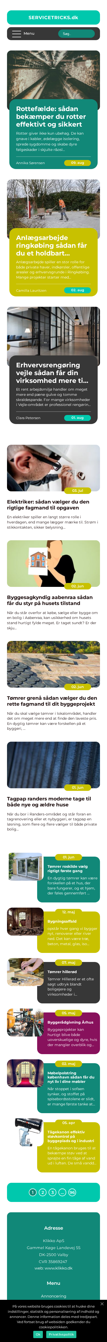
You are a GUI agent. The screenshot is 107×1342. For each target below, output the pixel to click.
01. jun (78, 787)
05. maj (68, 1013)
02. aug (77, 290)
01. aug (77, 417)
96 (72, 1192)
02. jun (77, 586)
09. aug (77, 163)
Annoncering (53, 1296)
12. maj (68, 912)
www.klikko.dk (58, 1268)
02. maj (68, 1063)
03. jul (77, 490)
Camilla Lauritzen (31, 290)
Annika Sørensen (30, 163)
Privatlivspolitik (61, 1334)
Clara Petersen (28, 418)
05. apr (68, 1122)
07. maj (68, 962)
